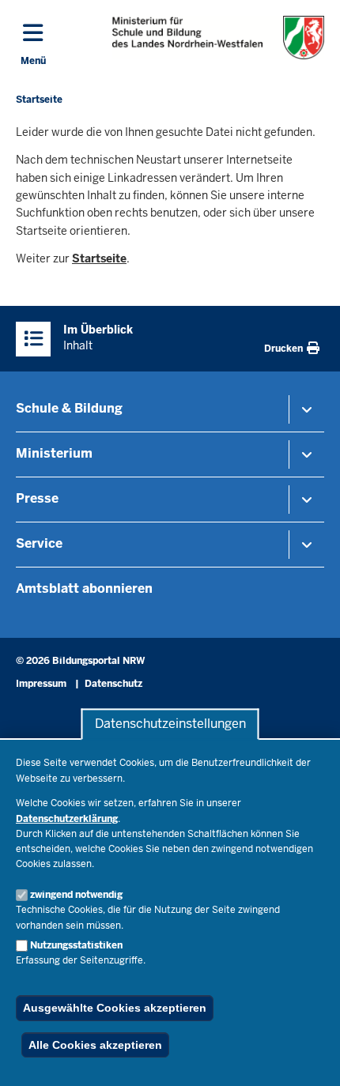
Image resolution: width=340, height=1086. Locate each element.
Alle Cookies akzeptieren (95, 1045)
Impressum (41, 683)
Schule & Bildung (69, 408)
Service (39, 543)
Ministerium (54, 453)
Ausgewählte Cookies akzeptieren (114, 1007)
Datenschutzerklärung (67, 819)
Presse (37, 498)
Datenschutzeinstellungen (170, 724)
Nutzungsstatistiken (76, 945)
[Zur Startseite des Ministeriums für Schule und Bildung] (218, 37)
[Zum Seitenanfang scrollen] (308, 1056)
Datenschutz (113, 683)
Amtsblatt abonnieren (84, 588)
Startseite (99, 258)
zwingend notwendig (76, 894)
